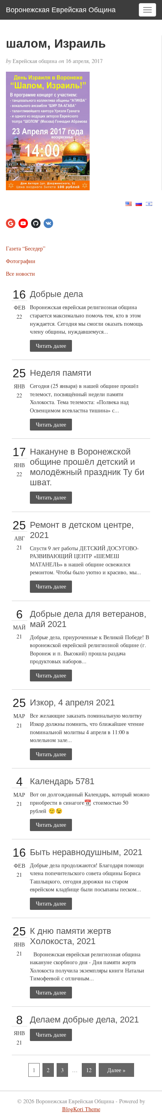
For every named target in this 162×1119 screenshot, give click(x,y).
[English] (128, 202)
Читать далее (51, 345)
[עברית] (149, 202)
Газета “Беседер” (25, 248)
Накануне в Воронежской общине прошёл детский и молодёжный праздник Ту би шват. (87, 467)
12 (89, 1070)
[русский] (139, 202)
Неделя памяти (60, 373)
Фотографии (20, 261)
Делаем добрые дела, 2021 (84, 1019)
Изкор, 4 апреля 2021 (72, 702)
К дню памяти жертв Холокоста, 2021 (70, 936)
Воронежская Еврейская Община (61, 10)
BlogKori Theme (81, 1109)
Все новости (20, 273)
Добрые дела (56, 294)
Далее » (116, 1070)
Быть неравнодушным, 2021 (86, 852)
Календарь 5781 (62, 781)
